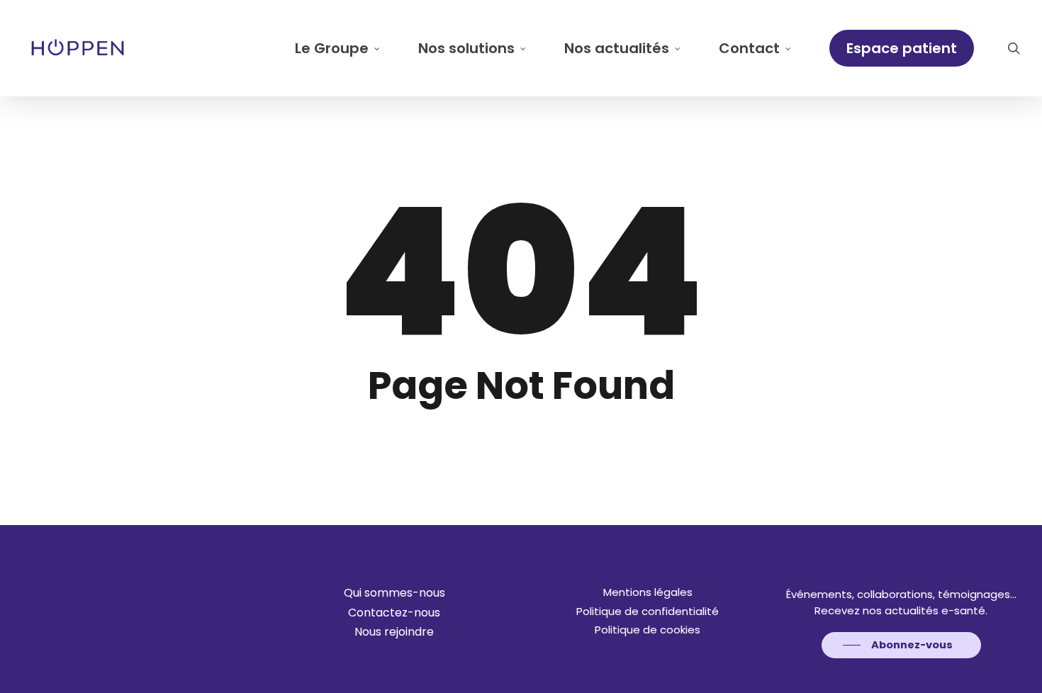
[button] (394, 593)
